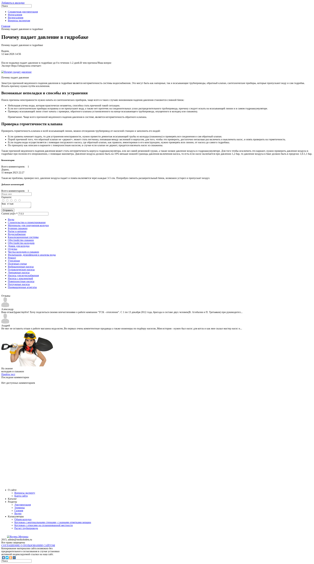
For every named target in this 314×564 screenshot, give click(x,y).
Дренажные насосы (19, 272)
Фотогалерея (15, 14)
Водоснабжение (17, 234)
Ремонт (12, 257)
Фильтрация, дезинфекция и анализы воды (32, 254)
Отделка (12, 249)
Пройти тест (8, 374)
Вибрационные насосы (21, 266)
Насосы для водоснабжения (23, 275)
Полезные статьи (17, 263)
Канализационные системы (23, 237)
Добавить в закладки (13, 2)
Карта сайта (21, 495)
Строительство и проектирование (27, 222)
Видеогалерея (15, 17)
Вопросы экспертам (19, 20)
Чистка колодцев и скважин (23, 251)
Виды (11, 219)
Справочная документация (23, 11)
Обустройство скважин (21, 240)
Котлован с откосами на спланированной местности (43, 525)
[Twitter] (7, 557)
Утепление (14, 260)
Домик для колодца (18, 246)
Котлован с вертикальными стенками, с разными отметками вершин (52, 522)
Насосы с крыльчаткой (20, 278)
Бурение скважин (17, 228)
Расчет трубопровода (26, 528)
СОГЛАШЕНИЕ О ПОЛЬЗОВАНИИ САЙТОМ (28, 545)
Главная (5, 26)
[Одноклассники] (10, 557)
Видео (17, 513)
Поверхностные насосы (21, 281)
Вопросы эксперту (24, 492)
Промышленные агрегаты (22, 287)
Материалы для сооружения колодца (28, 225)
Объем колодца (22, 519)
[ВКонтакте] (3, 557)
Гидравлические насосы (21, 269)
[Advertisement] (25, 436)
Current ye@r (9, 213)
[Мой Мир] (14, 557)
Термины (19, 507)
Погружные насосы (19, 284)
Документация (22, 504)
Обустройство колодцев (21, 243)
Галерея (18, 510)
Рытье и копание (17, 231)
